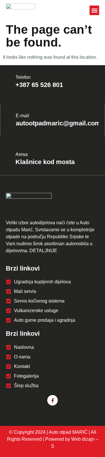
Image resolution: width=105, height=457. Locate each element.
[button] (94, 10)
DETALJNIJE (43, 250)
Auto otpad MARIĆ (68, 432)
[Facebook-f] (52, 400)
